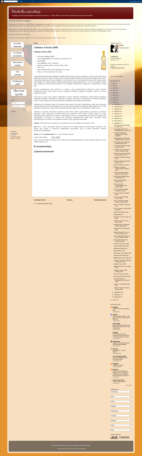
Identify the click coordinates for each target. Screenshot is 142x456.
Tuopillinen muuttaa (118, 365)
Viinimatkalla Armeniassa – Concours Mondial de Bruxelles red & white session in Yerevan (121, 335)
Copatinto (115, 332)
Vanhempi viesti (100, 200)
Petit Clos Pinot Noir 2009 (121, 274)
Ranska (43, 61)
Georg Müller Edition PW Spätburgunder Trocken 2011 (122, 129)
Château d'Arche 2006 (120, 264)
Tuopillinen (116, 363)
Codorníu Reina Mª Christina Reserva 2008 (121, 288)
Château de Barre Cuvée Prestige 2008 (120, 271)
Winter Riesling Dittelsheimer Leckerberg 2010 (121, 177)
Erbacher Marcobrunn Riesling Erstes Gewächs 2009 (122, 154)
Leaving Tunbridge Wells (119, 381)
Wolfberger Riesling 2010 (121, 248)
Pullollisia (115, 369)
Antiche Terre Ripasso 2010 (121, 212)
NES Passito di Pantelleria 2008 (122, 253)
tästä (121, 76)
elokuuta (116, 113)
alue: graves (53, 140)
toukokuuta (117, 121)
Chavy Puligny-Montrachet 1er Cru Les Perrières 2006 (122, 236)
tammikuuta (117, 297)
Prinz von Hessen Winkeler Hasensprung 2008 (121, 190)
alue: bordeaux (46, 140)
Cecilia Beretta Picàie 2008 (121, 246)
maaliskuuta (117, 292)
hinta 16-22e (70, 140)
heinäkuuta (117, 116)
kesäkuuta (117, 118)
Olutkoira (115, 314)
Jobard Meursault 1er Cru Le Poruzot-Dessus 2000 (121, 233)
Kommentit (16, 106)
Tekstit (15, 103)
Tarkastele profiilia (124, 48)
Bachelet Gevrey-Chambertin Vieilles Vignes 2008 (121, 225)
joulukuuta (117, 104)
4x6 (70, 448)
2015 (114, 95)
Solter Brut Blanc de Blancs (121, 165)
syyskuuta (117, 111)
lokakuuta (117, 109)
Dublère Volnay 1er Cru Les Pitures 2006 (121, 221)
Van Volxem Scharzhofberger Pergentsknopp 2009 (122, 142)
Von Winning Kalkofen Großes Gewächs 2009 (122, 146)
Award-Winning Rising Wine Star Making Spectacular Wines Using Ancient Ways (121, 326)
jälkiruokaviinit (78, 140)
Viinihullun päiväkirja (26, 11)
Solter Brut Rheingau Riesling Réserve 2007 (122, 161)
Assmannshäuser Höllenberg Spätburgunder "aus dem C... (122, 139)
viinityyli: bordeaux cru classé (98, 140)
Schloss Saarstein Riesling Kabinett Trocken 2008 (121, 173)
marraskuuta (117, 106)
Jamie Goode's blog (118, 380)
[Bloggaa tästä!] (54, 137)
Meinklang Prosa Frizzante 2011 (122, 258)
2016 (114, 92)
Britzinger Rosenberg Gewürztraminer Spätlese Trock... (121, 169)
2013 (114, 100)
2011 (114, 300)
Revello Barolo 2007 (119, 250)
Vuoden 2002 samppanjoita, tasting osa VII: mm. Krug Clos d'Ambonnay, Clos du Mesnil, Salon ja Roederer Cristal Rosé (121, 373)
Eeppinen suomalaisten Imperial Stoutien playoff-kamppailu (121, 343)
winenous (115, 349)
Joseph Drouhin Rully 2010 (121, 255)
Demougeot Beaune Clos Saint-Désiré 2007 (121, 240)
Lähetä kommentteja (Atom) (44, 203)
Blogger (83, 448)
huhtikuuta (117, 123)
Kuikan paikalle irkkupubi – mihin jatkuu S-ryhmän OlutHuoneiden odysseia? (121, 317)
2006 (39, 140)
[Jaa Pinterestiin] (59, 137)
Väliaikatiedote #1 (118, 214)
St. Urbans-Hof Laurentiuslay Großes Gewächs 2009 (121, 150)
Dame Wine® (116, 323)
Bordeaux (43, 63)
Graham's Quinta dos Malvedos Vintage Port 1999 (122, 261)
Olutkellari (115, 307)
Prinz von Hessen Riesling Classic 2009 (121, 197)
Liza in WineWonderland (119, 356)
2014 (114, 97)
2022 (114, 83)
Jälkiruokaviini (46, 58)
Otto (41, 137)
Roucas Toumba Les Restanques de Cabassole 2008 (122, 280)
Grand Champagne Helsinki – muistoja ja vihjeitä (120, 358)
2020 (114, 88)
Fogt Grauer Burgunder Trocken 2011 (120, 181)
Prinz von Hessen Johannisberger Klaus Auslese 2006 (120, 185)
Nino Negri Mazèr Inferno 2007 (122, 276)
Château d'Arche (49, 56)
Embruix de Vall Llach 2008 (121, 243)
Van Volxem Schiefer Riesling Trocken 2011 (122, 126)
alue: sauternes (62, 140)
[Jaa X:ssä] (56, 137)
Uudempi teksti (39, 200)
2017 (114, 90)
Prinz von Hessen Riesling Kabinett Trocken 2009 (121, 201)
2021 (114, 85)
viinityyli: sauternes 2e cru (41, 142)
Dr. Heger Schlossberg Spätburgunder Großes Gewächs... (121, 134)
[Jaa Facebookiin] (57, 137)
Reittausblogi (116, 341)
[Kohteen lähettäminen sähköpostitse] (52, 137)
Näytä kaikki (128, 385)
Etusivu (70, 200)
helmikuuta (117, 294)
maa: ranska (85, 140)
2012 (114, 102)
